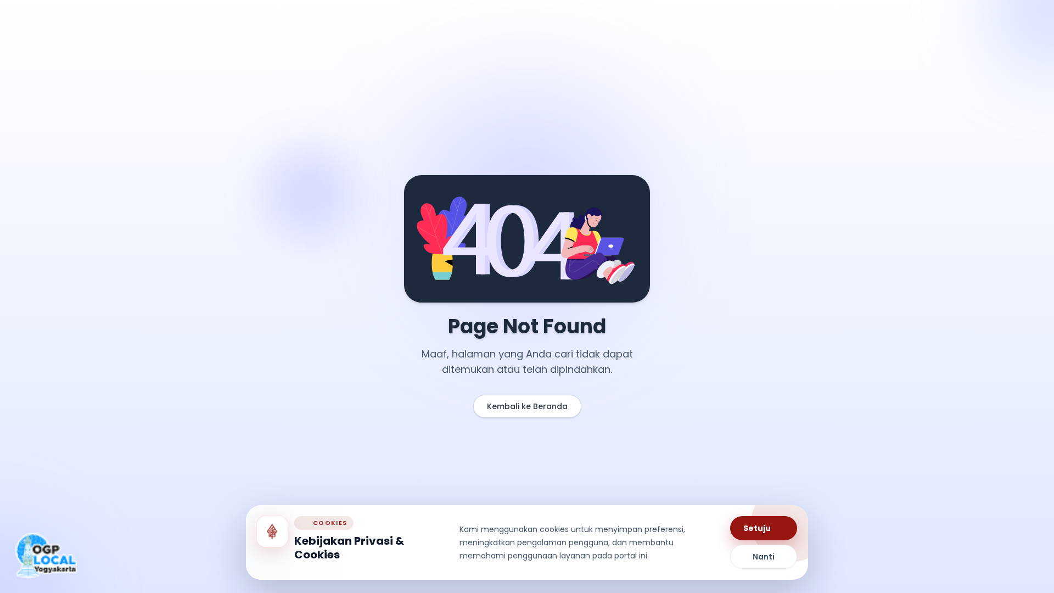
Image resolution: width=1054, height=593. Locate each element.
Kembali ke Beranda (527, 406)
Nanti (764, 556)
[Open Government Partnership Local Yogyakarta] (46, 555)
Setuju (757, 528)
